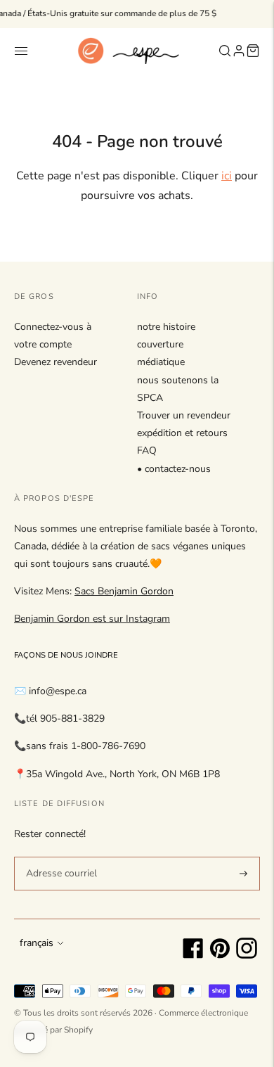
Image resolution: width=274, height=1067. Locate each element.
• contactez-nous (174, 468)
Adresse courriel (59, 856)
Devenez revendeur (55, 362)
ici (226, 176)
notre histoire (166, 326)
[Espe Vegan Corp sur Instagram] (246, 955)
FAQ (147, 450)
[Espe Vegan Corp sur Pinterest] (219, 955)
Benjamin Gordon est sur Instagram (92, 618)
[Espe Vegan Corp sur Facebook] (193, 955)
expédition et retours (182, 433)
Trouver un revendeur (183, 415)
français (36, 943)
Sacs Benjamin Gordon (124, 591)
